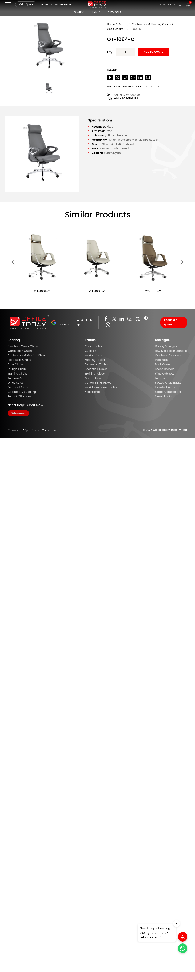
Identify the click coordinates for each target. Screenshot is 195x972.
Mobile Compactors (168, 392)
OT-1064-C (133, 29)
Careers (13, 430)
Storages (114, 12)
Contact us (49, 430)
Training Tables (95, 373)
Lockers (160, 378)
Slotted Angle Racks (168, 383)
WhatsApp (18, 413)
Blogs (35, 430)
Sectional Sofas (18, 387)
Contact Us (167, 4)
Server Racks (163, 396)
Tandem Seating (18, 378)
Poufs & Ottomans (19, 396)
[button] (49, 89)
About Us (46, 4)
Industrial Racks (165, 387)
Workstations (93, 355)
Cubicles (90, 351)
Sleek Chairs (115, 29)
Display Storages (166, 346)
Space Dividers (164, 369)
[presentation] (13, 262)
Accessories (92, 392)
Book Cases (162, 364)
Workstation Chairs (20, 351)
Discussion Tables (96, 364)
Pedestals (161, 360)
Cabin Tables (93, 346)
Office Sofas (15, 383)
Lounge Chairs (17, 369)
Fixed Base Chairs (19, 360)
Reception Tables (96, 369)
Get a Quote (26, 4)
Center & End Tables (98, 383)
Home (111, 24)
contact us (151, 86)
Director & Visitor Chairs (23, 346)
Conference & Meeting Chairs (151, 24)
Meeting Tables (95, 360)
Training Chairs (17, 373)
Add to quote (153, 52)
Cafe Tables (93, 378)
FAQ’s (24, 430)
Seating (79, 12)
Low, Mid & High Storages (171, 351)
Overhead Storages (168, 355)
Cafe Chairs (15, 364)
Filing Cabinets (164, 373)
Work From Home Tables (101, 387)
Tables (96, 12)
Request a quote (170, 322)
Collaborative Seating (22, 392)
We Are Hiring (63, 4)
